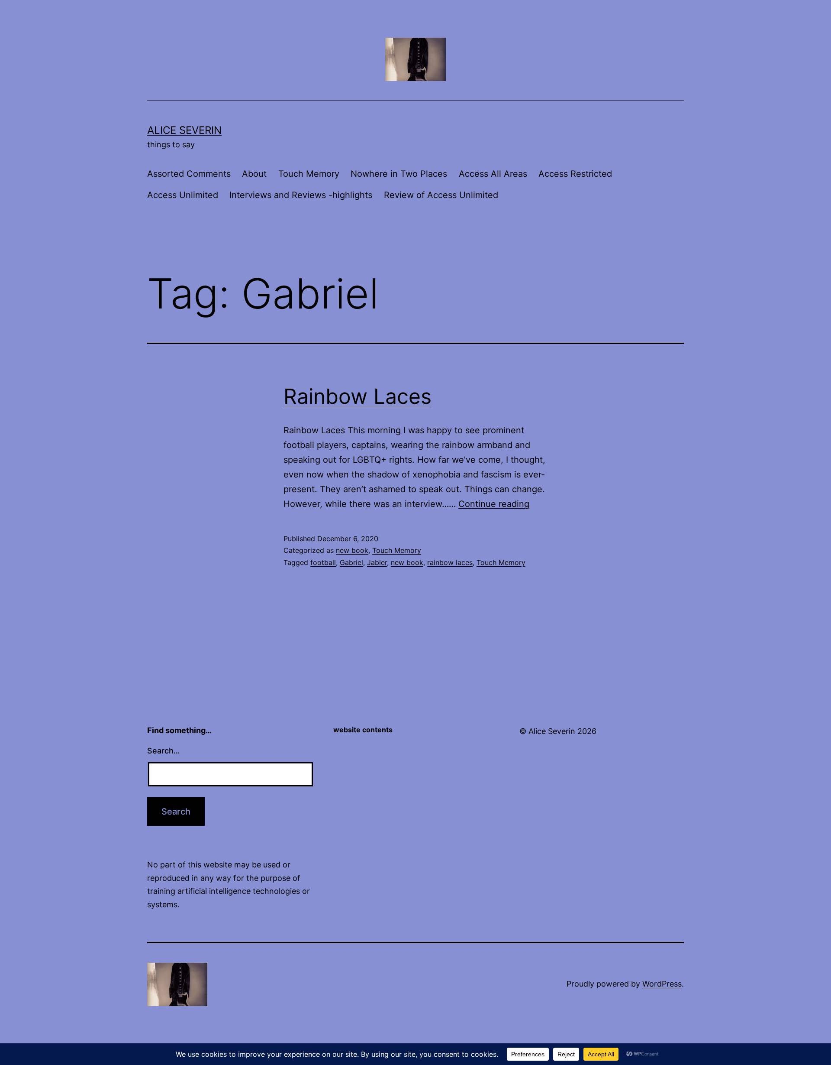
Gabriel (351, 562)
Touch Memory (308, 174)
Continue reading (493, 504)
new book (352, 550)
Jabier (377, 562)
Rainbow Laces (357, 396)
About (254, 174)
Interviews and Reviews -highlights (300, 195)
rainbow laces (450, 562)
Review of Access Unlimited (441, 195)
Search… (163, 750)
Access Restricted (575, 174)
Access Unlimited (182, 195)
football (323, 562)
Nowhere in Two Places (399, 174)
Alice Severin (184, 130)
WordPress (662, 983)
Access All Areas (493, 174)
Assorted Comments (189, 174)
